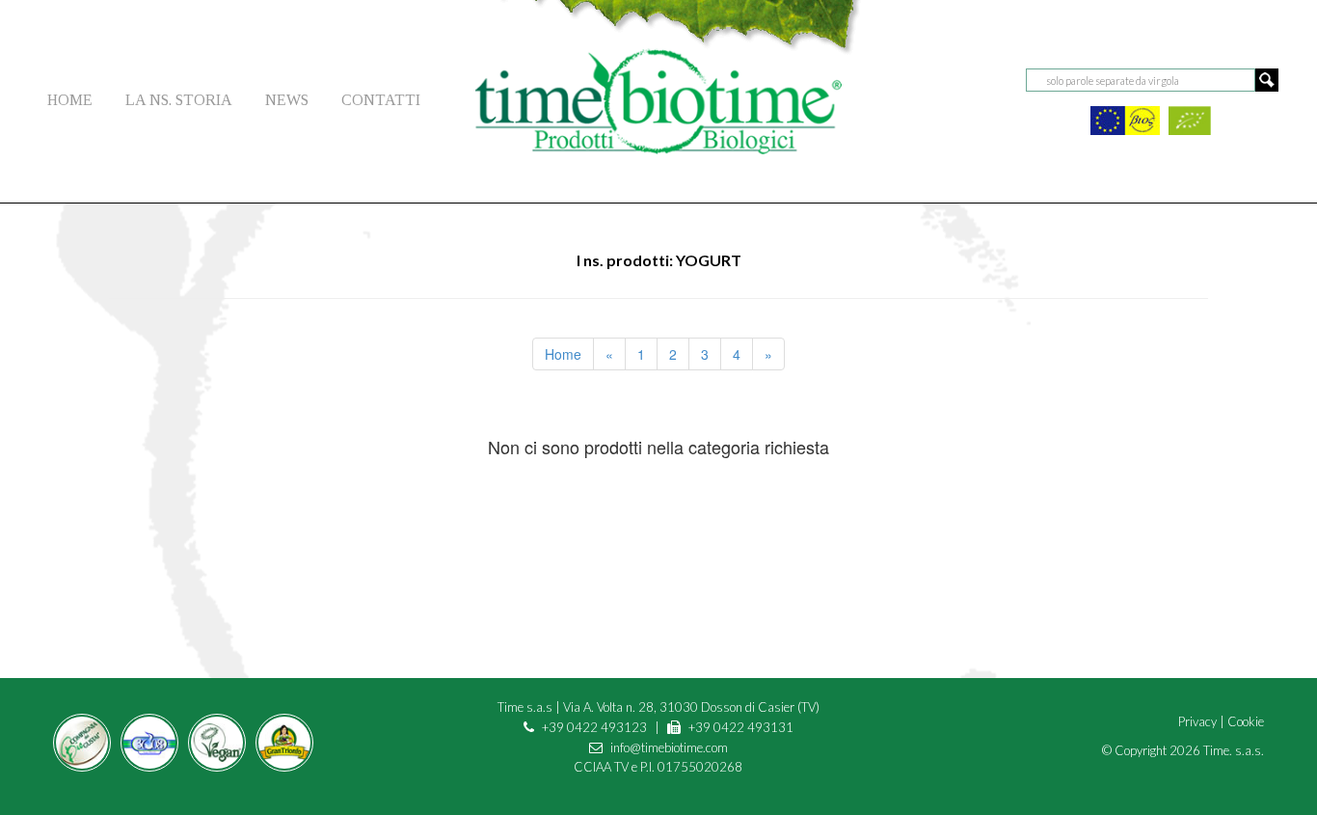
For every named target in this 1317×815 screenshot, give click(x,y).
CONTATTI (380, 100)
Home (563, 354)
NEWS (287, 100)
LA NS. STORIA (178, 100)
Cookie (1245, 721)
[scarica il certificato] (1125, 117)
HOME (70, 100)
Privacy (1197, 721)
